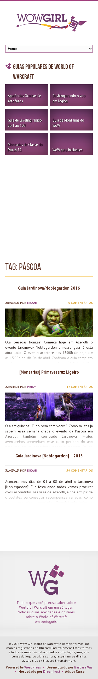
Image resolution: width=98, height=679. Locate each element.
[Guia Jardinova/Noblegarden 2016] (49, 323)
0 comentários (80, 303)
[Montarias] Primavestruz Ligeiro (49, 372)
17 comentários (80, 387)
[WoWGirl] (49, 24)
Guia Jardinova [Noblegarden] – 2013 (49, 456)
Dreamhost (51, 671)
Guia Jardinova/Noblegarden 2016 (49, 288)
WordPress (32, 667)
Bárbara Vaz (83, 667)
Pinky (31, 387)
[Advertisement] (49, 207)
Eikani (32, 303)
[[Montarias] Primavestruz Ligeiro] (49, 407)
